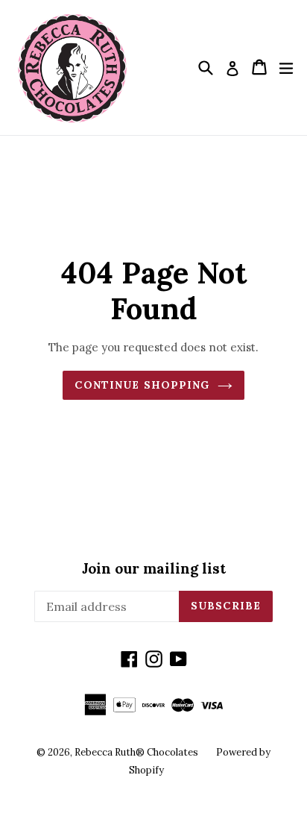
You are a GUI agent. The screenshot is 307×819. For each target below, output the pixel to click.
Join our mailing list (154, 568)
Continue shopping (142, 385)
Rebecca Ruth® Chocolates (136, 752)
